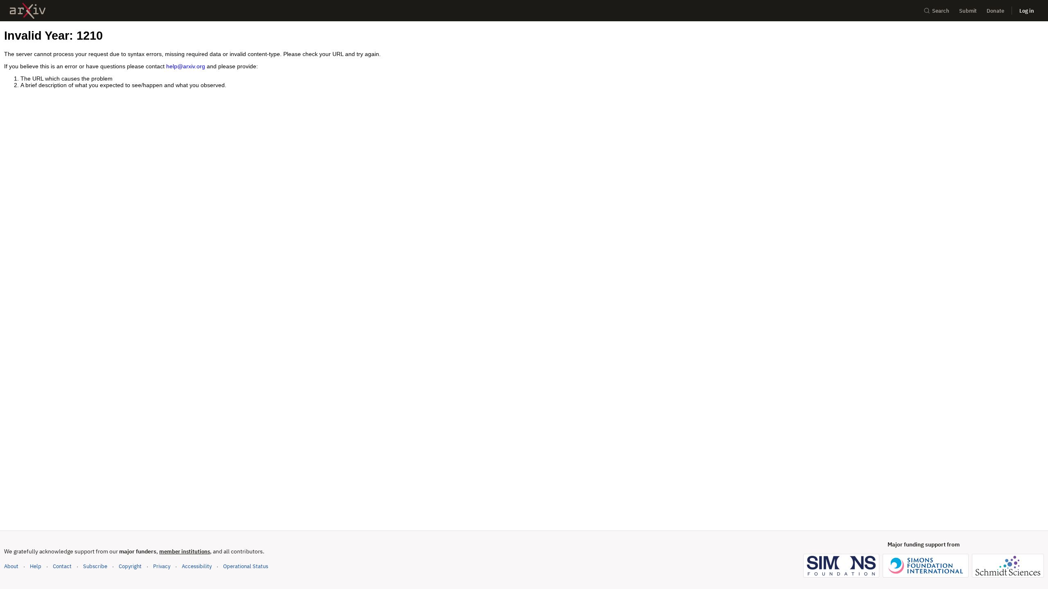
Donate (995, 10)
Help (35, 566)
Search (940, 10)
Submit (968, 10)
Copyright (130, 566)
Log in (1026, 10)
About (11, 566)
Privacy (161, 566)
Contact (62, 566)
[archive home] (27, 11)
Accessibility (197, 566)
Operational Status (245, 566)
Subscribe (95, 566)
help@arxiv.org (185, 66)
